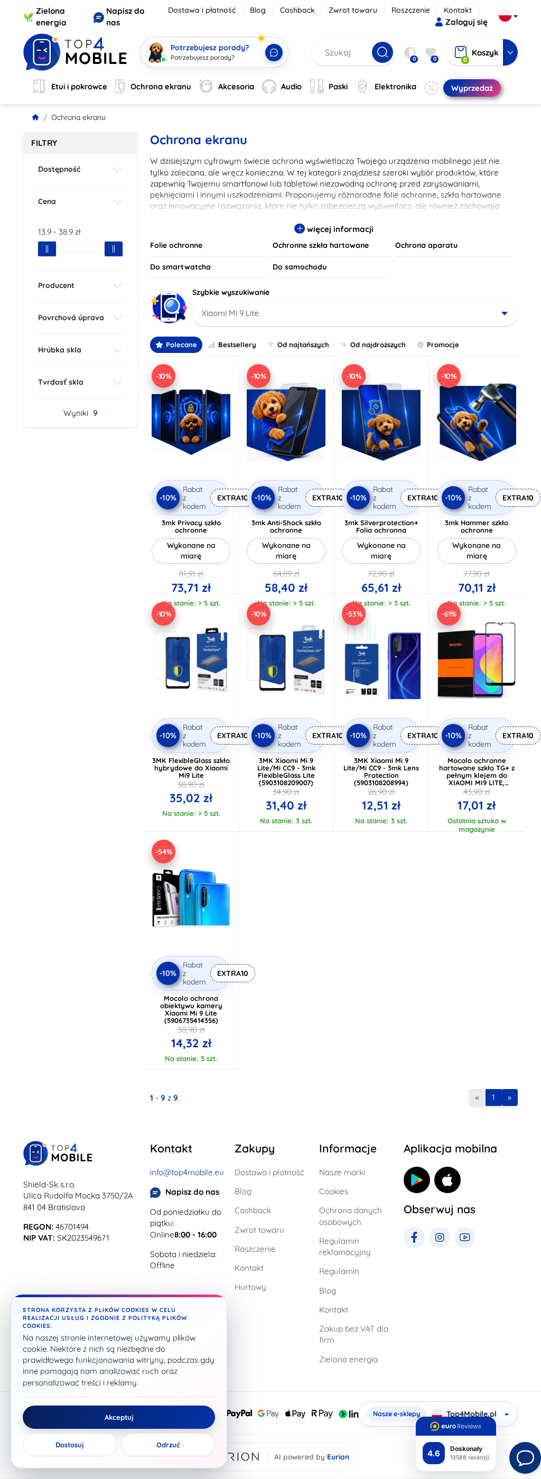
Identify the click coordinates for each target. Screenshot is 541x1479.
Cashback (297, 10)
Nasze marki (342, 1172)
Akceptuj (119, 1417)
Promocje (443, 344)
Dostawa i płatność (202, 10)
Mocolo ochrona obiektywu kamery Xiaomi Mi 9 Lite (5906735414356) (191, 1009)
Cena (47, 201)
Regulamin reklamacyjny (345, 1246)
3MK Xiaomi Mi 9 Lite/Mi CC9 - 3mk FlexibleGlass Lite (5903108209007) (286, 771)
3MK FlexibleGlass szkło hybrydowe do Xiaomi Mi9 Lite (191, 767)
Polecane (181, 344)
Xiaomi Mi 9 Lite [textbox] (230, 313)
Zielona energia (348, 1359)
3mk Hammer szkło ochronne (476, 526)
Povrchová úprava (71, 317)
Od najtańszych (303, 344)
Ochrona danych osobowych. (350, 1215)
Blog (258, 10)
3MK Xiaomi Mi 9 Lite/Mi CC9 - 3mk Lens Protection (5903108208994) (381, 771)
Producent (56, 285)
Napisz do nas (192, 1192)
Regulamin (339, 1271)
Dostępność (59, 169)
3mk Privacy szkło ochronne (191, 526)
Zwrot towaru (353, 10)
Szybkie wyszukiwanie (230, 292)
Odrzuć (168, 1444)
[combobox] (355, 313)
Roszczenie (410, 10)
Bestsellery (237, 344)
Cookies (333, 1191)
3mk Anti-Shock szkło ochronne (286, 526)
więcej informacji (339, 229)
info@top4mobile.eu (187, 1172)
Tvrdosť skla (60, 382)
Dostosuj (69, 1444)
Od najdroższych (378, 344)
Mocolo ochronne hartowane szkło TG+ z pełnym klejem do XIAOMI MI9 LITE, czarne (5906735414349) (476, 775)
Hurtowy (250, 1287)
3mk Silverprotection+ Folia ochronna (381, 526)
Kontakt (458, 10)
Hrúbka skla (59, 350)
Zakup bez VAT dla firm (353, 1334)
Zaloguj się (466, 22)
